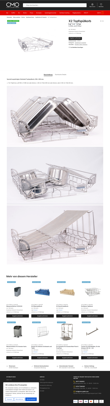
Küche (23, 17)
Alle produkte (16, 17)
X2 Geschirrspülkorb (62, 306)
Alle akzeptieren (31, 399)
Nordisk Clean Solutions (81, 44)
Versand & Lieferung (46, 385)
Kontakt (42, 391)
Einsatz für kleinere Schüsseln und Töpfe (41, 347)
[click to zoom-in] (35, 43)
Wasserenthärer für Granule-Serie (16, 346)
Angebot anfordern (75, 38)
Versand (35, 310)
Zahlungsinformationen (46, 382)
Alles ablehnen (19, 399)
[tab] (48, 73)
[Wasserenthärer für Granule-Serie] (103, 21)
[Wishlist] (26, 283)
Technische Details (60, 74)
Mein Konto (92, 6)
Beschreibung (48, 74)
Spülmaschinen (30, 17)
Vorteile (42, 380)
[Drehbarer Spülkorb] (101, 21)
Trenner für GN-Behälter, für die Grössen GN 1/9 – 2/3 (90, 347)
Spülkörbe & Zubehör (41, 17)
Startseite (9, 17)
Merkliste (101, 6)
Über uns (9, 380)
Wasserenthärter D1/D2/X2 (14, 306)
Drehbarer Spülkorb (87, 306)
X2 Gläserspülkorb (36, 306)
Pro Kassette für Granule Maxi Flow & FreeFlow (67, 347)
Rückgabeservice (45, 388)
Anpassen (9, 399)
